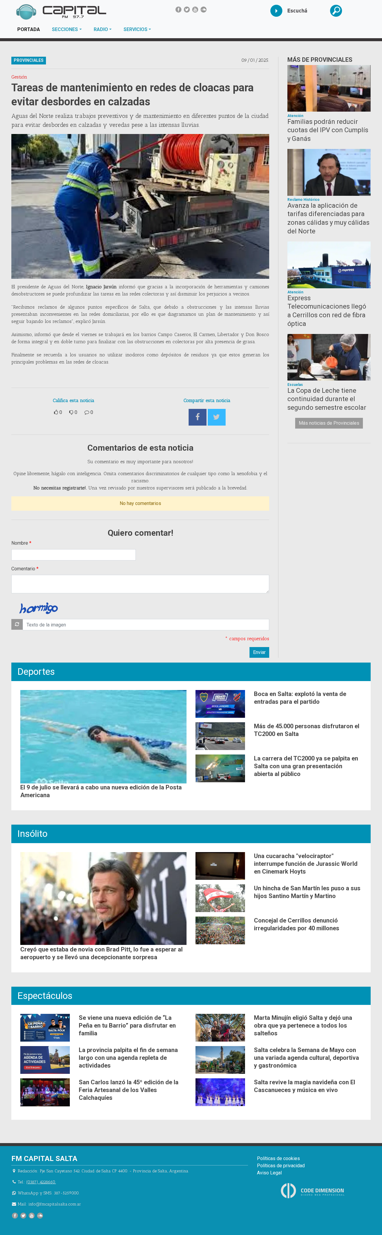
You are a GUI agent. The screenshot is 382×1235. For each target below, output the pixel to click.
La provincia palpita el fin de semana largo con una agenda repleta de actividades (128, 1057)
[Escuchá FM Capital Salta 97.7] (280, 11)
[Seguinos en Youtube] (195, 10)
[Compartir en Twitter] (217, 417)
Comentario (23, 569)
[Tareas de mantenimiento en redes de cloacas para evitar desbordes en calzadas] (140, 206)
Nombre (19, 543)
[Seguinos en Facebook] (178, 10)
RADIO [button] (101, 29)
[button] (340, 11)
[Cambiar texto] (17, 624)
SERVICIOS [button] (135, 29)
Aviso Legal (269, 1173)
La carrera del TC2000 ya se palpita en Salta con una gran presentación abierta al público (306, 766)
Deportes (36, 671)
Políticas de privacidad (281, 1165)
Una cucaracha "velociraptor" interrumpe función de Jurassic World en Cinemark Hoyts (306, 863)
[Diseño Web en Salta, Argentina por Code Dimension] (313, 1190)
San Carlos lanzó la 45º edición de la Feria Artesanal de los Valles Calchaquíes (128, 1090)
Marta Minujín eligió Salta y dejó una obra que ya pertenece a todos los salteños (303, 1025)
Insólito (32, 833)
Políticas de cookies (278, 1158)
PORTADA (31, 29)
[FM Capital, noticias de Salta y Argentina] (61, 11)
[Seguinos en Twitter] (187, 10)
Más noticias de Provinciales (329, 423)
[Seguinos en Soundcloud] (204, 10)
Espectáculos (45, 995)
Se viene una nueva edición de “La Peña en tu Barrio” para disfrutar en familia (127, 1025)
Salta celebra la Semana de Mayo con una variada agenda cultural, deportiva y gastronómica (306, 1057)
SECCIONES (65, 29)
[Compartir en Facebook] (198, 417)
